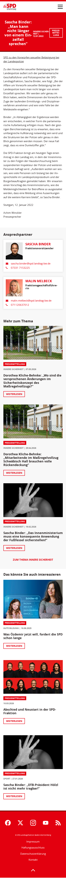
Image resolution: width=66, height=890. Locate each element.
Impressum (33, 841)
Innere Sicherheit (41, 32)
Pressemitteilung (56, 33)
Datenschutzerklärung (33, 853)
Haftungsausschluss (33, 847)
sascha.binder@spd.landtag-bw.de (30, 263)
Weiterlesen (14, 394)
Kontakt (33, 859)
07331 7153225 (20, 267)
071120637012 (20, 304)
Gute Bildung (11, 628)
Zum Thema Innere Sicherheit (33, 559)
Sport (6, 778)
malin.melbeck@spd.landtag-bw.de (31, 300)
